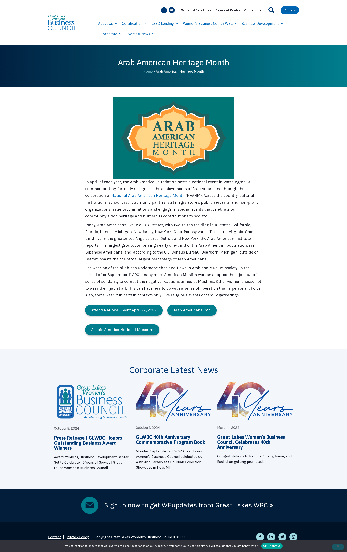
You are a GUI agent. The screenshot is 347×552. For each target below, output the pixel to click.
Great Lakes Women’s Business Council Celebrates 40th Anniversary (251, 442)
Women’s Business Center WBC (208, 23)
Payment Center (228, 10)
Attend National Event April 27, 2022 (124, 310)
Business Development (260, 23)
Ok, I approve (272, 545)
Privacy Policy (78, 537)
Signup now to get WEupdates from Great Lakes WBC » (188, 505)
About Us (105, 23)
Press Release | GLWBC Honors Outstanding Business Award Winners (88, 443)
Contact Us (252, 10)
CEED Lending (162, 23)
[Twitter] (282, 537)
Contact (54, 537)
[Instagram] (293, 537)
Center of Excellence (196, 10)
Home (148, 71)
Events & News (138, 34)
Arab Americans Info (192, 310)
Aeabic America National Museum (122, 329)
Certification (132, 23)
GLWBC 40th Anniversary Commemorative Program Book (170, 439)
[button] (271, 10)
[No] (338, 547)
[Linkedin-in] (172, 10)
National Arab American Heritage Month (148, 195)
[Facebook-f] (164, 10)
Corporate (109, 34)
